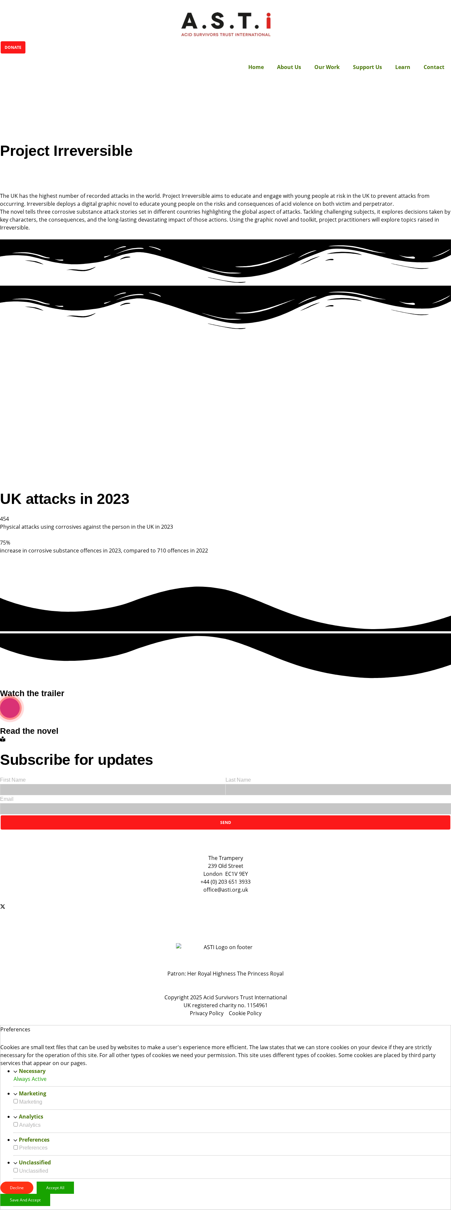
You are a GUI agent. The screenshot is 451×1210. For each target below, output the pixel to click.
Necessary (32, 1071)
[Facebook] (225, 898)
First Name (13, 780)
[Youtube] (225, 922)
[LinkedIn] (225, 931)
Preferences (34, 1139)
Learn (402, 67)
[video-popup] (10, 708)
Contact (434, 67)
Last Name (238, 780)
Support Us (367, 67)
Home (256, 67)
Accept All (55, 1188)
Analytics (31, 1116)
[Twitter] (225, 906)
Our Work (327, 67)
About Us (289, 67)
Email (7, 799)
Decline (17, 1188)
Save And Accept (25, 1200)
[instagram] (225, 914)
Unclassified (35, 1162)
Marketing (32, 1093)
